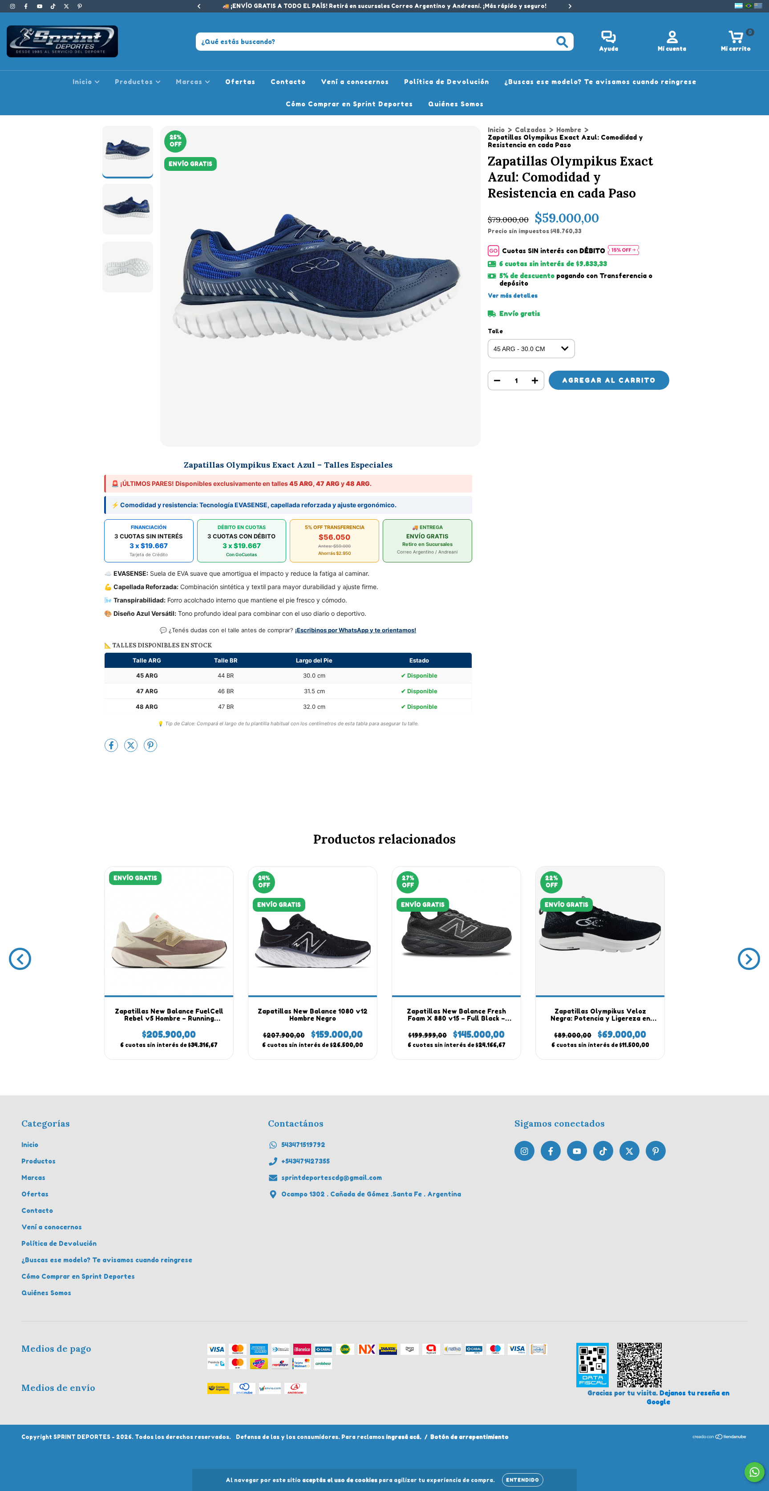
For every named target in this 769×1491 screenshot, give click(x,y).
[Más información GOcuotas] (623, 250)
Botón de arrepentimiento (469, 1437)
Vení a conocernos (355, 81)
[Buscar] (562, 42)
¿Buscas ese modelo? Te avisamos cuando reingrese (600, 81)
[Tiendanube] (720, 1437)
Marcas (190, 81)
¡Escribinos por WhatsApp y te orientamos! (355, 630)
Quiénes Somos (456, 104)
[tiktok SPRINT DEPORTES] (54, 6)
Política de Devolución (446, 81)
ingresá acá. (403, 1437)
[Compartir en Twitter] (131, 748)
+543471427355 (305, 1161)
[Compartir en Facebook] (112, 748)
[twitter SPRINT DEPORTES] (67, 6)
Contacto (288, 81)
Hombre (568, 129)
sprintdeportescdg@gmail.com (331, 1177)
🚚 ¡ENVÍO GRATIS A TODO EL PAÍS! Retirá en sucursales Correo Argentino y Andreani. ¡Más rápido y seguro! (384, 6)
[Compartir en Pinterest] (150, 748)
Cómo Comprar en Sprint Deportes (349, 104)
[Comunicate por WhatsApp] (755, 1472)
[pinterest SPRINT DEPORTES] (79, 6)
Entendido (522, 1480)
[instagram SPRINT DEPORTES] (13, 6)
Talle (495, 331)
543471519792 (303, 1144)
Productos (135, 81)
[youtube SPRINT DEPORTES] (40, 6)
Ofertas (240, 81)
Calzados (530, 129)
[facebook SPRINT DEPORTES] (26, 6)
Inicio (83, 81)
